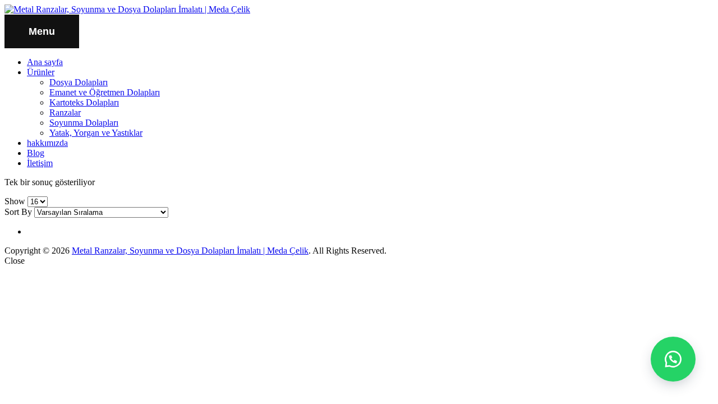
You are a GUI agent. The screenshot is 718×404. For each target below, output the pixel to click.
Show (14, 201)
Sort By (18, 212)
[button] (673, 359)
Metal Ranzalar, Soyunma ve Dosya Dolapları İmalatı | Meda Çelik (190, 250)
